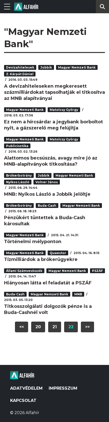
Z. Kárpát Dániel (19, 74)
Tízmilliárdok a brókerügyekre (41, 259)
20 (38, 326)
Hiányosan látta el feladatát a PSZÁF (48, 283)
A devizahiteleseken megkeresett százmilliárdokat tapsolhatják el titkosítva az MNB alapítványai (54, 92)
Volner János (46, 182)
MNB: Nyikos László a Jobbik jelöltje (47, 194)
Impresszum (63, 388)
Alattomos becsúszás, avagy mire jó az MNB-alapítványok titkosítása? (50, 161)
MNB (78, 294)
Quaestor (58, 253)
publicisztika (17, 146)
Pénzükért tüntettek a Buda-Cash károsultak (44, 221)
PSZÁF (97, 271)
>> (87, 326)
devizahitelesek (20, 67)
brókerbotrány (19, 175)
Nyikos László (17, 182)
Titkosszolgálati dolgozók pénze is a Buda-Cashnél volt (48, 309)
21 (54, 326)
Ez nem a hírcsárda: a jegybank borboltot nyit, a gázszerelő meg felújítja (53, 125)
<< (21, 326)
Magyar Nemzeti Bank (77, 67)
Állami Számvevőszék (24, 271)
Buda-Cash (47, 205)
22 (71, 326)
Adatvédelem (26, 388)
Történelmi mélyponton (32, 241)
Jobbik (46, 67)
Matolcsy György (64, 110)
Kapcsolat (23, 400)
